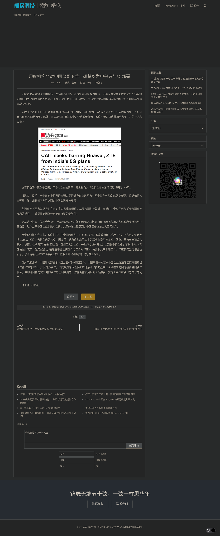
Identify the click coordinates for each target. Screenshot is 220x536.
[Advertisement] (110, 40)
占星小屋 (115, 527)
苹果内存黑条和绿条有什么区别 (101, 408)
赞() (72, 296)
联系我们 (122, 504)
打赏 (89, 296)
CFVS (108, 527)
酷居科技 (24, 5)
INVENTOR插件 (175, 6)
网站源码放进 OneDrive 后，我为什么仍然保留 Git (176, 103)
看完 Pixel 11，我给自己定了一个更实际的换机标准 (176, 88)
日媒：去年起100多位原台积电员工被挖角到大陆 (118, 329)
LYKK (122, 527)
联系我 (194, 6)
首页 (157, 6)
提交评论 (134, 445)
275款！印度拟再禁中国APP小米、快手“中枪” (42, 394)
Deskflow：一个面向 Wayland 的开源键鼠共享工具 (110, 399)
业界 (35, 15)
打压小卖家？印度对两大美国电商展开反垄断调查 (110, 394)
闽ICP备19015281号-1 (134, 527)
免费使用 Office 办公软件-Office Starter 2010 (107, 413)
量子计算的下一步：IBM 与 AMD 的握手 (40, 408)
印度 (82, 317)
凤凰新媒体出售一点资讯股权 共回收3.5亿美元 (40, 329)
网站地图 (101, 527)
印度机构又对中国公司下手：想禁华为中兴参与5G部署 (79, 76)
